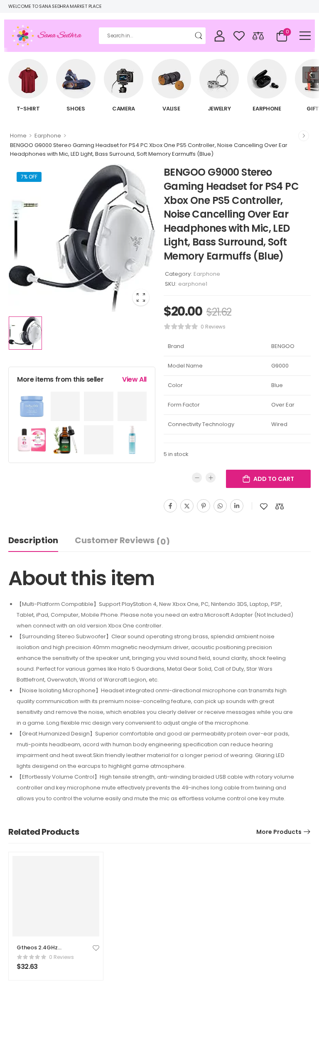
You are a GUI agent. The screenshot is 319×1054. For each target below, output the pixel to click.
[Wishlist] (239, 35)
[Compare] (258, 35)
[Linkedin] (236, 505)
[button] (305, 35)
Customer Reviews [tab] (122, 540)
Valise (171, 109)
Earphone (267, 109)
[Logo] (47, 36)
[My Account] (219, 35)
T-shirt (28, 109)
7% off (29, 176)
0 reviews (213, 326)
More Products (279, 832)
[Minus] (197, 478)
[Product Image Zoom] (141, 297)
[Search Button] (199, 35)
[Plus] (211, 478)
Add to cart (273, 479)
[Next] (304, 135)
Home (18, 136)
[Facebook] (170, 505)
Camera (123, 109)
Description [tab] (33, 540)
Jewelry (219, 109)
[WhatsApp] (220, 505)
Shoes (75, 109)
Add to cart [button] (35, 970)
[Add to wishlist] (264, 506)
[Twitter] (187, 505)
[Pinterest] (203, 505)
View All (134, 379)
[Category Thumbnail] (28, 78)
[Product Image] (81, 238)
